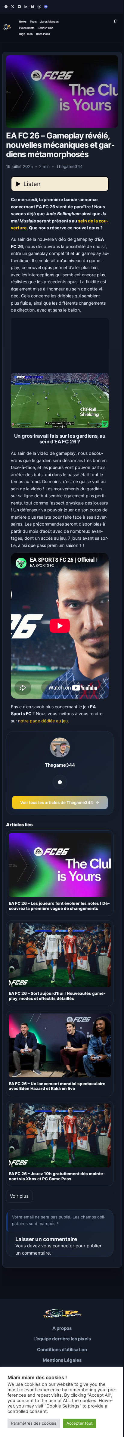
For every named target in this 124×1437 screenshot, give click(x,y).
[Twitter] (12, 6)
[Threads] (39, 6)
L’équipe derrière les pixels (62, 1339)
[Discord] (46, 6)
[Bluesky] (32, 6)
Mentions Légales (62, 1360)
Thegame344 (60, 765)
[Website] (60, 782)
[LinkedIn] (26, 6)
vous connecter (57, 1246)
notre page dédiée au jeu (42, 720)
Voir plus (19, 1196)
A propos (62, 1328)
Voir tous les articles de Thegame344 (59, 802)
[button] (60, 373)
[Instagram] (19, 6)
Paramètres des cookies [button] (33, 1423)
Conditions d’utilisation (62, 1349)
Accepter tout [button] (80, 1423)
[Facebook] (6, 6)
